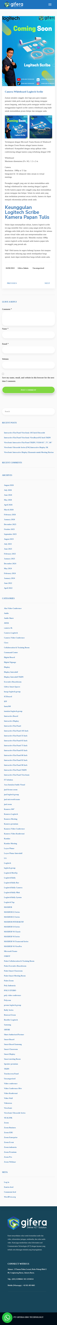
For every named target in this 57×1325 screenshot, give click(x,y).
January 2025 (9, 559)
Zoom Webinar (10, 1162)
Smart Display (9, 1054)
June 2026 (8, 495)
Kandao (7, 839)
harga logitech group (12, 692)
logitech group (9, 868)
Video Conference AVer (13, 1088)
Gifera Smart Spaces (12, 687)
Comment (7, 309)
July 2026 (8, 490)
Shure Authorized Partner (14, 1034)
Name (5, 329)
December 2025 (10, 524)
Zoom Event (9, 1142)
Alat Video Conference (13, 608)
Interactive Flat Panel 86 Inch (15, 755)
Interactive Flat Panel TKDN (15, 770)
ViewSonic (8, 1108)
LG (5, 858)
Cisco (6, 643)
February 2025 (10, 554)
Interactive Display (11, 721)
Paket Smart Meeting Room (15, 976)
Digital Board (9, 657)
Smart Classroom (11, 1049)
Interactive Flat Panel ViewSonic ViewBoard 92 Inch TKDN (27, 438)
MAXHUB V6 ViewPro (13, 946)
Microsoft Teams (10, 951)
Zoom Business (10, 1128)
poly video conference (12, 995)
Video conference (10, 1083)
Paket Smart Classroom (13, 971)
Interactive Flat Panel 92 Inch (15, 760)
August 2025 (9, 539)
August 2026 (9, 485)
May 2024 (8, 568)
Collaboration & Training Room (16, 647)
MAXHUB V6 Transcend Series (16, 941)
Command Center (11, 652)
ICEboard (8, 696)
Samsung (7, 1025)
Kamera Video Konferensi (14, 834)
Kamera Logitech (11, 814)
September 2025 (10, 534)
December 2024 (10, 563)
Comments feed (10, 1192)
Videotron (8, 1103)
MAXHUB (8, 907)
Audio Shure (9, 618)
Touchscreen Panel (11, 1074)
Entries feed (8, 1187)
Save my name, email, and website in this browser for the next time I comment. (28, 379)
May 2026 (8, 500)
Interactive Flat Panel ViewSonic (17, 775)
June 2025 (8, 549)
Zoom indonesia (10, 1147)
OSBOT (7, 956)
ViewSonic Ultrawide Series (14, 1113)
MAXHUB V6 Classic (12, 932)
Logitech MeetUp (10, 873)
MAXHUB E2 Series (12, 912)
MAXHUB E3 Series (12, 917)
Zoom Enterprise (10, 1137)
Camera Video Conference (14, 638)
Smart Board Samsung (13, 1044)
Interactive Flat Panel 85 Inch (15, 750)
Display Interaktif (11, 672)
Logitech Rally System (13, 897)
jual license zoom (10, 790)
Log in (6, 1182)
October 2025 (9, 529)
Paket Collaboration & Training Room (19, 961)
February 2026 (10, 515)
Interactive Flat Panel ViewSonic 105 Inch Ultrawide (24, 433)
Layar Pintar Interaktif (13, 853)
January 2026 (9, 519)
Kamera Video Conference (14, 829)
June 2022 (8, 583)
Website (5, 359)
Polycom (7, 1000)
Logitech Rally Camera (13, 888)
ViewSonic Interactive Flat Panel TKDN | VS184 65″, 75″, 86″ (28, 442)
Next (47, 283)
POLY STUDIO (10, 990)
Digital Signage (10, 662)
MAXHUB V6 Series (12, 936)
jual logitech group (11, 794)
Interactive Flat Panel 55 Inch (15, 736)
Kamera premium (11, 824)
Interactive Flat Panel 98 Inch (15, 765)
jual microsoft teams (12, 799)
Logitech (7, 863)
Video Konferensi (11, 1093)
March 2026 (9, 510)
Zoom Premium (10, 1152)
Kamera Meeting (10, 819)
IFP (5, 701)
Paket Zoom (9, 981)
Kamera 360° (9, 809)
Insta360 (7, 706)
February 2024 (10, 573)
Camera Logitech (11, 633)
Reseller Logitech (11, 1020)
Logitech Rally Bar (11, 883)
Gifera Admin (23, 268)
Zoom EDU (8, 1132)
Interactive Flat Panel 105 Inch (16, 731)
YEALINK (8, 1118)
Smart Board (9, 1039)
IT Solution (8, 780)
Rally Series (8, 1010)
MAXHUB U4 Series (12, 927)
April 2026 (8, 505)
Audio (6, 613)
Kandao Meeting (10, 843)
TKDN (6, 1069)
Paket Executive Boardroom (15, 966)
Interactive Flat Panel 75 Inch (15, 745)
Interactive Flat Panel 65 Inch (15, 741)
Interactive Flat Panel (12, 726)
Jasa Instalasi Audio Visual (14, 785)
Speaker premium (11, 1064)
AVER (6, 623)
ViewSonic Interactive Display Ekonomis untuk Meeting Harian (29, 452)
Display (7, 667)
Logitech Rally (10, 878)
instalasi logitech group (13, 711)
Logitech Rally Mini (12, 892)
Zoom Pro (8, 1157)
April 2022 (8, 588)
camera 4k (8, 628)
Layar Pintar (9, 848)
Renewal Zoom (10, 1015)
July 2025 (8, 544)
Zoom (6, 1123)
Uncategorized (38, 268)
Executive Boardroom (12, 682)
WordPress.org (10, 1197)
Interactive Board (11, 716)
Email (5, 344)
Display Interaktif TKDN (13, 677)
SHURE (7, 1030)
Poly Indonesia (10, 985)
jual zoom (8, 804)
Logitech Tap (9, 902)
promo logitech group (12, 1005)
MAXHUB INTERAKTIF (14, 922)
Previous (12, 283)
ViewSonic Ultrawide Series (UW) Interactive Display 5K (26, 447)
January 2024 (9, 578)
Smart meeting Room (12, 1059)
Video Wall (8, 1098)
